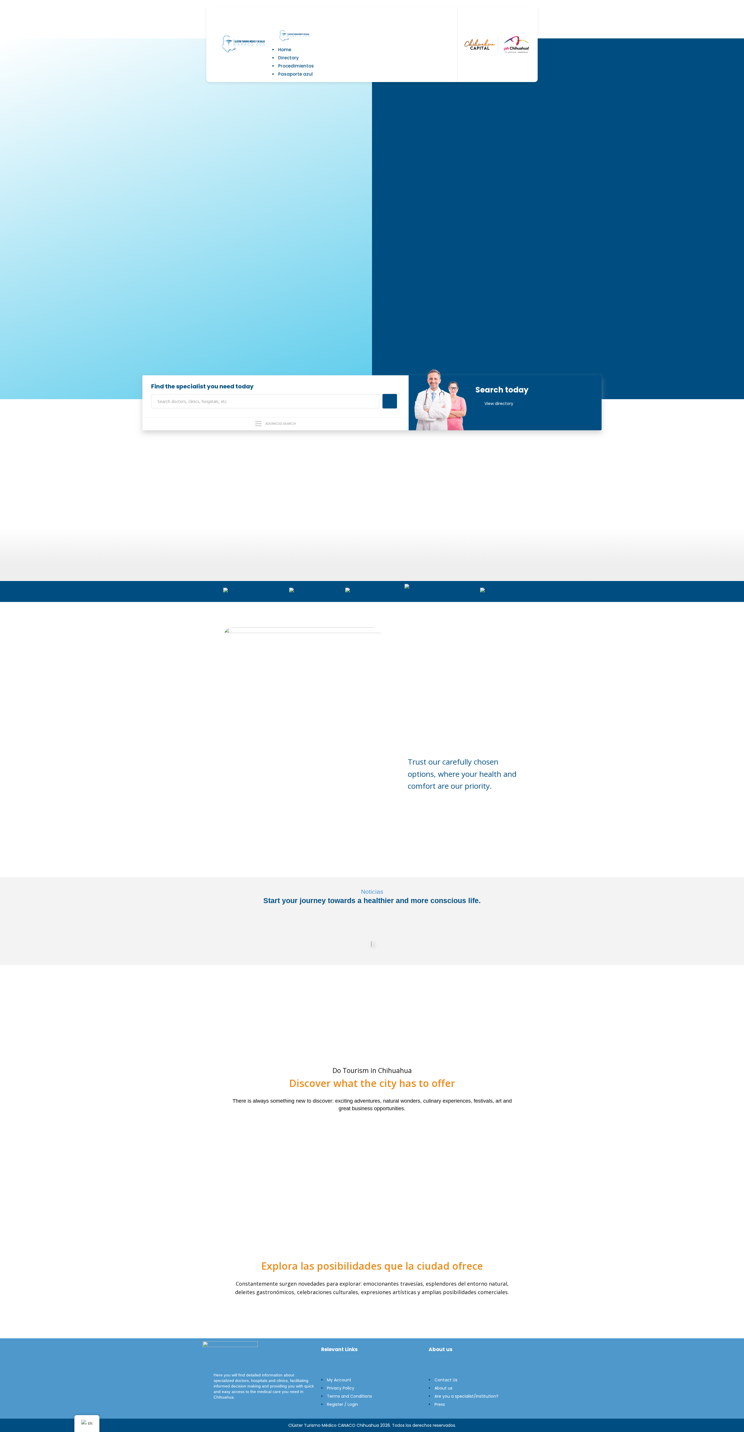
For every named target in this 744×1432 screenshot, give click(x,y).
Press (439, 1404)
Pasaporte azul (295, 74)
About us (443, 1388)
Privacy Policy (340, 1388)
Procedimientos (296, 66)
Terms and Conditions (349, 1396)
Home (284, 50)
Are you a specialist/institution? (466, 1396)
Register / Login (342, 1404)
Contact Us (445, 1380)
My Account (339, 1380)
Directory (288, 58)
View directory (498, 403)
